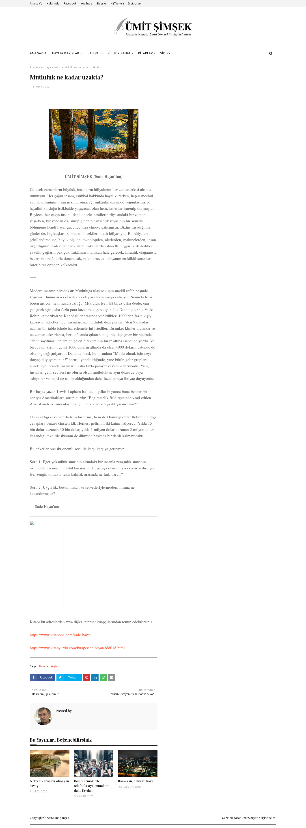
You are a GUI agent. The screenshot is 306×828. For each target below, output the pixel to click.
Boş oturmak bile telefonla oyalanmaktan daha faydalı (91, 786)
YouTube (86, 3)
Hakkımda (53, 3)
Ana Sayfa (36, 67)
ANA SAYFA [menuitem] (38, 53)
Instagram (135, 3)
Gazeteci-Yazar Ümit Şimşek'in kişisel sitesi (249, 818)
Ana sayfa (36, 3)
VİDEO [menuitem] (165, 53)
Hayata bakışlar (54, 67)
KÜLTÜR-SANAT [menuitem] (119, 53)
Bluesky (101, 3)
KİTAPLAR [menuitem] (145, 53)
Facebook (70, 3)
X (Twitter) (117, 3)
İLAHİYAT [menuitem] (93, 53)
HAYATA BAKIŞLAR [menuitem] (65, 53)
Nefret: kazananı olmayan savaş (49, 783)
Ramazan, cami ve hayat (136, 781)
